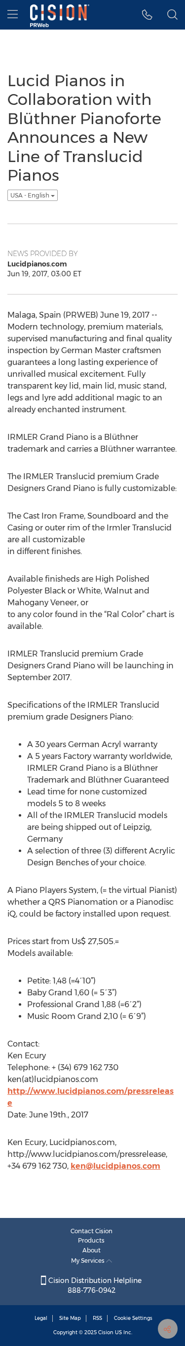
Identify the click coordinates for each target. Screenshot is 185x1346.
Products (91, 1240)
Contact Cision (91, 1231)
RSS (97, 1318)
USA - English (30, 195)
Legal (41, 1318)
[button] (147, 15)
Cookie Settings (133, 1318)
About (91, 1250)
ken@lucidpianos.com (115, 1166)
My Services (88, 1260)
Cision (105, 1332)
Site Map (70, 1318)
